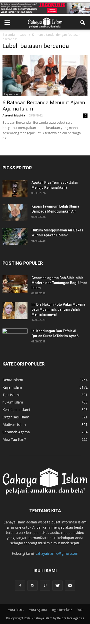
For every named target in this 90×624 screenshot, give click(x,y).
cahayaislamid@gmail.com (57, 553)
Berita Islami (12, 379)
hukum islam (12, 402)
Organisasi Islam (15, 417)
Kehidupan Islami (16, 409)
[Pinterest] (45, 585)
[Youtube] (70, 585)
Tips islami (11, 394)
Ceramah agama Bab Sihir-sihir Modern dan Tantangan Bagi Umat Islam (59, 283)
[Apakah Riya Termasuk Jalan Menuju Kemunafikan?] (15, 188)
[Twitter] (57, 585)
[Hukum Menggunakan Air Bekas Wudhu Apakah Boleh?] (15, 236)
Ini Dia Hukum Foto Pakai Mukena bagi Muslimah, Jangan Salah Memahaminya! (58, 309)
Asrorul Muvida (13, 115)
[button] (83, 23)
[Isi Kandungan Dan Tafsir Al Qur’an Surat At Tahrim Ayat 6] (15, 335)
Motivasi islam (14, 424)
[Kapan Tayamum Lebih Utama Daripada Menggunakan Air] (15, 212)
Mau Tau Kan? (14, 439)
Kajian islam (11, 94)
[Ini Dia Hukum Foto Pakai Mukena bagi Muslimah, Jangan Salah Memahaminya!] (15, 310)
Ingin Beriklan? (62, 610)
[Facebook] (20, 585)
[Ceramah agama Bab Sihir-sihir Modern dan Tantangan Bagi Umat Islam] (15, 284)
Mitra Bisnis (16, 610)
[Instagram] (33, 585)
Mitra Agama (38, 610)
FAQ (79, 610)
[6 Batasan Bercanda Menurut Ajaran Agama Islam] (45, 75)
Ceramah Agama (16, 432)
